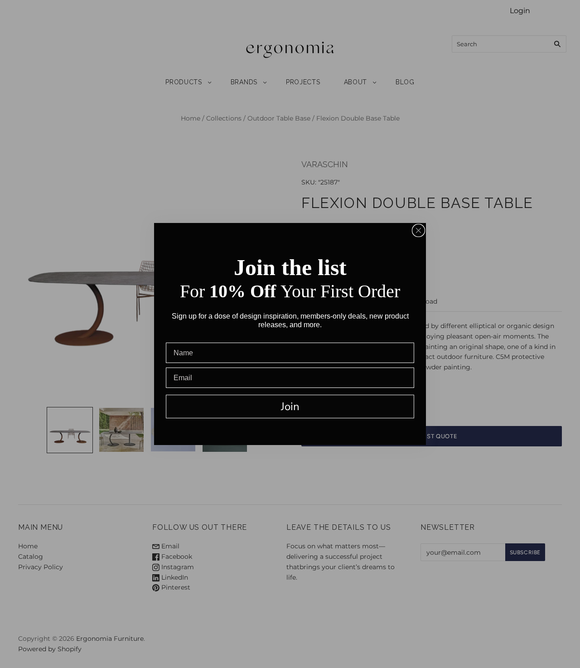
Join (290, 406)
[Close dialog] (418, 230)
